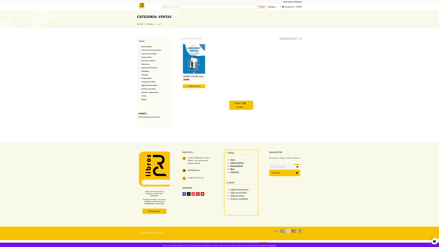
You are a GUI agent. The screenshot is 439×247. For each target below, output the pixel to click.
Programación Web (148, 82)
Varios (143, 96)
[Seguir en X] (189, 194)
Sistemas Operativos (148, 89)
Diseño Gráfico (146, 57)
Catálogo (271, 6)
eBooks (144, 99)
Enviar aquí (154, 211)
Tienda (262, 6)
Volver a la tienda (239, 105)
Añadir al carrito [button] (194, 86)
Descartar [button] (272, 245)
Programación (146, 78)
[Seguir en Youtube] (202, 194)
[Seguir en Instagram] (193, 194)
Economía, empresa (148, 61)
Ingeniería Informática (149, 68)
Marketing (145, 71)
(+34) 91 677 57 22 (195, 178)
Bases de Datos (146, 46)
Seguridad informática (149, 85)
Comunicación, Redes (149, 54)
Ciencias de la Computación (151, 50)
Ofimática (144, 75)
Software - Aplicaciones (149, 92)
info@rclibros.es (194, 170)
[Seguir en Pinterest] (198, 194)
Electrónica (145, 64)
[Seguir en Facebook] (184, 194)
